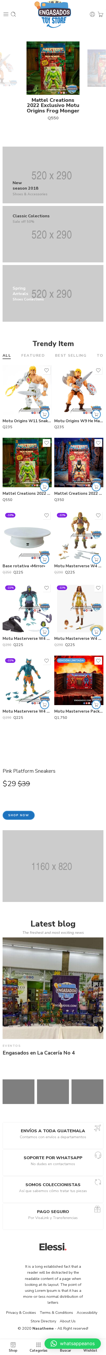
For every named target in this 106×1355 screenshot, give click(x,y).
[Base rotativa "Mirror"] (27, 535)
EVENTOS (12, 1046)
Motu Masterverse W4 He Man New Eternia (78, 566)
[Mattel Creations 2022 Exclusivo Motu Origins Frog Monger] (27, 462)
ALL (7, 356)
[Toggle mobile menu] (6, 14)
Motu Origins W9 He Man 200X (78, 421)
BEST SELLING (70, 356)
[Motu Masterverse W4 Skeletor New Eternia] (27, 607)
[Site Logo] (53, 1246)
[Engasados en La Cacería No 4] (53, 988)
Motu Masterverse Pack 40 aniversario (78, 711)
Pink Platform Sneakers (29, 771)
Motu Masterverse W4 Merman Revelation (27, 711)
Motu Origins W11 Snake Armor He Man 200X (27, 421)
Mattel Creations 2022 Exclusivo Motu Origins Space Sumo (78, 493)
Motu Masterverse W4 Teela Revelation (78, 638)
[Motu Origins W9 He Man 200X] (78, 390)
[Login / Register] (92, 14)
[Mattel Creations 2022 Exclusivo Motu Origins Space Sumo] (78, 462)
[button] (44, 414)
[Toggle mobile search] (13, 14)
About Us (68, 1321)
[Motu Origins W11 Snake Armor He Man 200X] (27, 390)
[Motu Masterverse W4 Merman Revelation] (27, 680)
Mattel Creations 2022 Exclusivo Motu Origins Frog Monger (53, 105)
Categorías (38, 1350)
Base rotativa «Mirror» (24, 566)
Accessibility (87, 1312)
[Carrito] (100, 14)
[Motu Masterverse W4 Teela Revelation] (78, 607)
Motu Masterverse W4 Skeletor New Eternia (27, 638)
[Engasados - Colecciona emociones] (53, 14)
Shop (13, 1350)
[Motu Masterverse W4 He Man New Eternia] (78, 535)
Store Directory (43, 1321)
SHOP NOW (18, 815)
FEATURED (33, 356)
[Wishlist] (46, 370)
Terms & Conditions (56, 1312)
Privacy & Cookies (21, 1312)
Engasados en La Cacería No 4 (39, 1053)
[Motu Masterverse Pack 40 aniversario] (78, 680)
